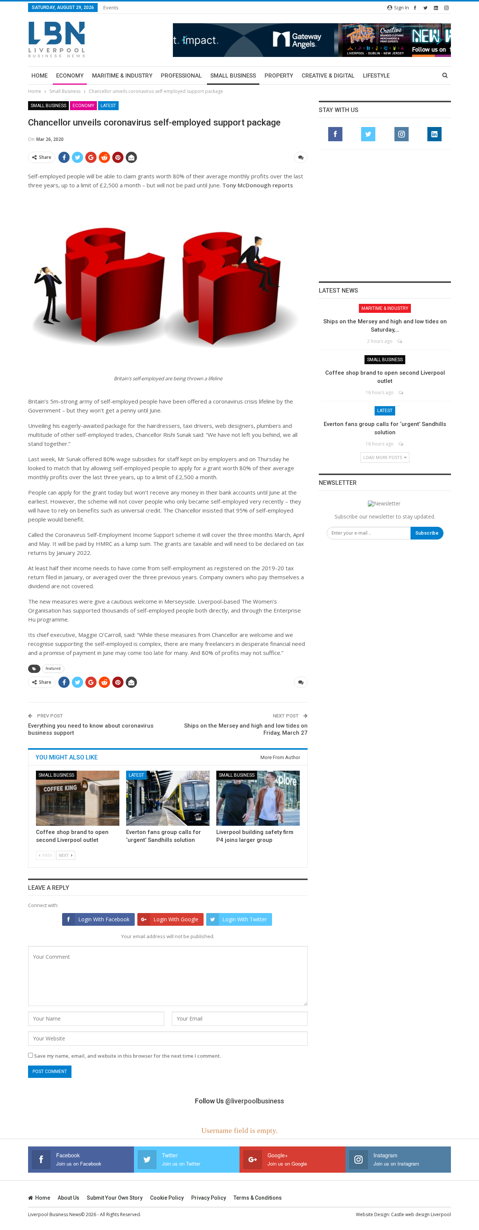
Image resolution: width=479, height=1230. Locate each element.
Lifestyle (376, 75)
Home (39, 75)
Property (279, 75)
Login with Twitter (244, 919)
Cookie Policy (167, 1198)
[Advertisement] (385, 215)
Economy (69, 75)
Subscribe (427, 533)
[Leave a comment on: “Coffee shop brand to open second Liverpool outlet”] (401, 392)
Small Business (233, 75)
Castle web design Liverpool (421, 1214)
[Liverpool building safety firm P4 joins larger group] (258, 798)
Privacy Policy (208, 1198)
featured (53, 669)
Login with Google (175, 919)
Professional (181, 75)
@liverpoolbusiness (254, 1101)
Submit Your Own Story (115, 1198)
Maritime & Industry (122, 75)
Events (111, 7)
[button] (312, 40)
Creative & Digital (328, 75)
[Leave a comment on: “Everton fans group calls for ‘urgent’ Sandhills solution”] (401, 444)
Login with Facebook (103, 919)
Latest (108, 105)
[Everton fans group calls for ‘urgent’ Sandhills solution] (168, 798)
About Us (68, 1198)
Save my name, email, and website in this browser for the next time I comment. (127, 1055)
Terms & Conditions (258, 1198)
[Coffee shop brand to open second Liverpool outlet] (77, 798)
